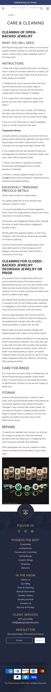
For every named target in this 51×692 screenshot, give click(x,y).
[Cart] (48, 8)
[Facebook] (19, 531)
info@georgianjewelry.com (25, 622)
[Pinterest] (32, 531)
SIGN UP (39, 640)
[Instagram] (26, 531)
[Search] (42, 8)
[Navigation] (3, 8)
